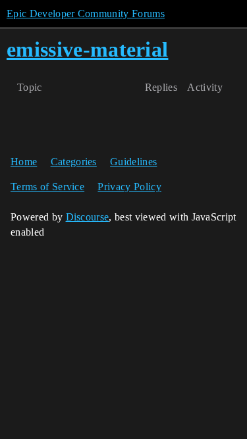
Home (24, 161)
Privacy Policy (129, 186)
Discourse (87, 216)
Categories (74, 161)
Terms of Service (47, 186)
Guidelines (133, 161)
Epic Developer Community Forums (86, 13)
